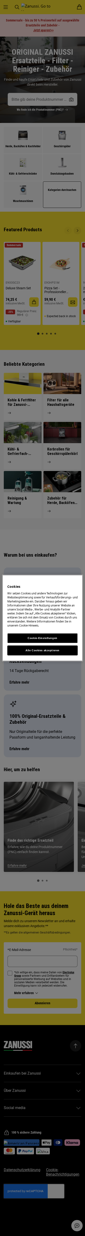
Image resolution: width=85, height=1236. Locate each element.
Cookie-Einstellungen (42, 638)
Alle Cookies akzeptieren (43, 650)
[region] (42, 618)
